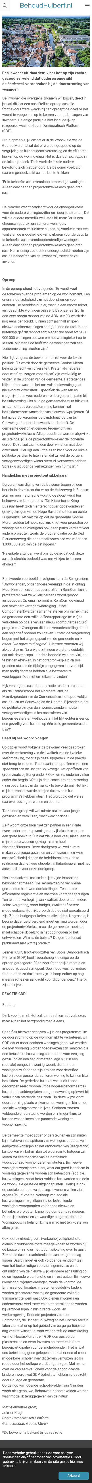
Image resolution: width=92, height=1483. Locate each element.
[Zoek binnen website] (5, 5)
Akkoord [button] (73, 1476)
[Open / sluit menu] (87, 5)
